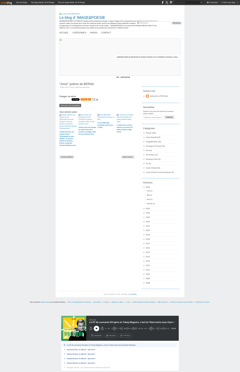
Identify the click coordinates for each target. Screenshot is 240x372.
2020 (148, 230)
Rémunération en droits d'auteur (144, 302)
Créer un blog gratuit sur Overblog (79, 302)
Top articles (97, 302)
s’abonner (97, 335)
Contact (106, 33)
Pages (93, 33)
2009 (148, 279)
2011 (148, 270)
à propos (126, 335)
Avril (148, 199)
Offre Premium (163, 302)
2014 (148, 257)
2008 (148, 283)
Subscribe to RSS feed (159, 96)
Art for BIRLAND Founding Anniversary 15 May (159, 57)
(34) (153, 142)
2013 (148, 261)
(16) (149, 150)
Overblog (133, 294)
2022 (148, 222)
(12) (152, 155)
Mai (148, 195)
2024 (148, 213)
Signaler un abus (118, 302)
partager (112, 335)
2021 (148, 226)
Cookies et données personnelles (181, 302)
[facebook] (162, 2)
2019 (148, 235)
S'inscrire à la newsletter (70, 105)
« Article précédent (66, 157)
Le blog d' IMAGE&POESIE (82, 17)
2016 (148, 248)
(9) (153, 159)
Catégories (79, 33)
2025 (148, 209)
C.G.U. (128, 302)
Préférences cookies (203, 302)
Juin (148, 191)
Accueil (63, 33)
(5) (160, 172)
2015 (148, 252)
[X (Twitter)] (166, 2)
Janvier (150, 203)
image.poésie (45, 302)
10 (129, 77)
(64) (153, 137)
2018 (148, 239)
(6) (148, 163)
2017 (148, 243)
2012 (148, 265)
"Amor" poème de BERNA (76, 84)
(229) (151, 133)
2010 (148, 274)
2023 (148, 217)
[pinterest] (170, 2)
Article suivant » (128, 157)
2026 (148, 187)
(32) (155, 146)
